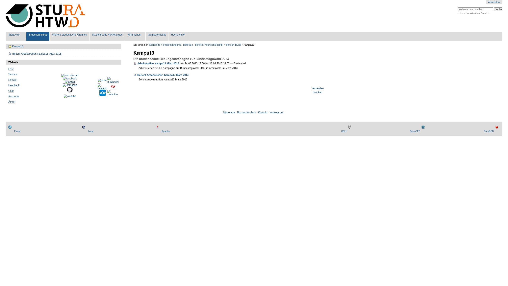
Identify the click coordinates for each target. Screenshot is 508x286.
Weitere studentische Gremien (69, 34)
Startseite (13, 34)
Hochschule (178, 34)
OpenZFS (415, 131)
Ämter (11, 101)
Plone (17, 131)
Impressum (276, 112)
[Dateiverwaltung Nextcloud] (102, 94)
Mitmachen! (134, 34)
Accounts (13, 96)
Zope (90, 131)
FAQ (10, 68)
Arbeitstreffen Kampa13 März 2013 (158, 63)
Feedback (14, 85)
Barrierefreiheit (246, 112)
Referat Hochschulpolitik (209, 44)
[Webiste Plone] (102, 80)
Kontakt (12, 79)
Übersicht (229, 112)
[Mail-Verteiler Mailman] (102, 88)
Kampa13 (17, 46)
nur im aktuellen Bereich (475, 13)
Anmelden (494, 2)
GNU (343, 131)
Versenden (318, 88)
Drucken (317, 92)
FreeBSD (489, 131)
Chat (11, 90)
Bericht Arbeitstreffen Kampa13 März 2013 (163, 74)
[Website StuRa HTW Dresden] (45, 16)
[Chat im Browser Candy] (113, 88)
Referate (188, 44)
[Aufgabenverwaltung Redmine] (113, 94)
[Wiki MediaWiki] (113, 81)
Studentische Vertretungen (107, 34)
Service (12, 74)
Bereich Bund (233, 44)
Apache (166, 131)
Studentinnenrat (38, 34)
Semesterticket (157, 34)
